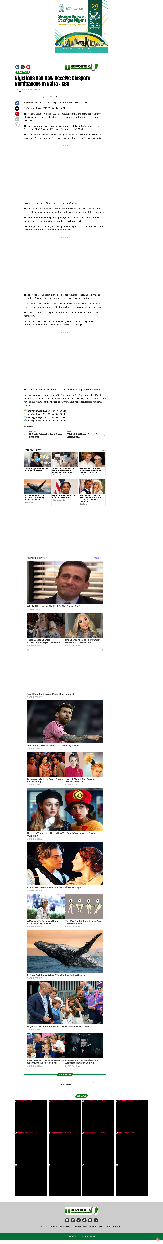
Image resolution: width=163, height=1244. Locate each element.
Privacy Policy (65, 1226)
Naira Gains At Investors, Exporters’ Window (55, 203)
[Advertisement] (65, 171)
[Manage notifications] (158, 1239)
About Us (43, 1226)
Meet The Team (118, 1226)
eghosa (21, 92)
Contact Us (54, 1226)
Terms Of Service (104, 1226)
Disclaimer (77, 1226)
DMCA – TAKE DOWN (89, 1226)
